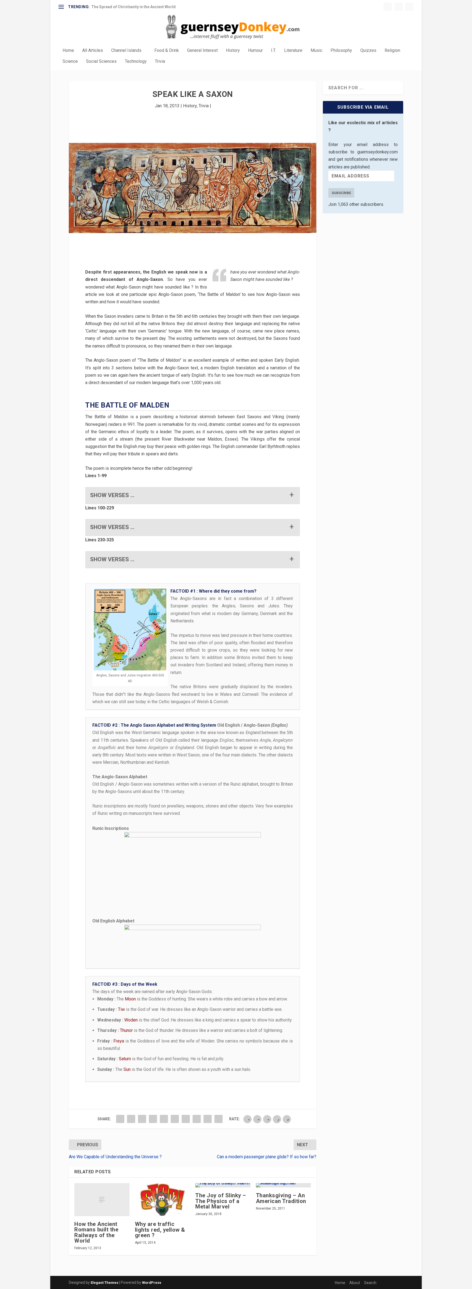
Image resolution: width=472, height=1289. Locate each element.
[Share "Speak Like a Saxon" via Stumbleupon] (196, 1118)
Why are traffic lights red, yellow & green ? (160, 1229)
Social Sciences (101, 61)
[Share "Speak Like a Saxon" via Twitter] (131, 1118)
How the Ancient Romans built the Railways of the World (96, 1232)
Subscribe (341, 193)
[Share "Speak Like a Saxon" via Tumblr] (153, 1118)
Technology (136, 61)
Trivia (160, 61)
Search (370, 1283)
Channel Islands (126, 50)
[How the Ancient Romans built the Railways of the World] (101, 1199)
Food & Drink (166, 50)
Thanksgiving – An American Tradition (281, 1198)
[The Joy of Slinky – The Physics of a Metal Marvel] (222, 1185)
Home (68, 50)
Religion (392, 50)
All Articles (92, 50)
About (354, 1283)
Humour (255, 50)
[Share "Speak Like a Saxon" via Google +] (142, 1118)
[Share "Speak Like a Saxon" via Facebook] (120, 1118)
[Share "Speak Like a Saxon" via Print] (218, 1118)
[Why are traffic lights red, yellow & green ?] (162, 1199)
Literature (293, 50)
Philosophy (341, 50)
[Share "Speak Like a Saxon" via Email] (207, 1118)
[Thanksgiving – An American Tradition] (283, 1185)
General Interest (202, 50)
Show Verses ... (112, 495)
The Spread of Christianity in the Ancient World (133, 7)
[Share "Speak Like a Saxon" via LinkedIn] (174, 1118)
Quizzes (368, 50)
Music (316, 50)
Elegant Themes (104, 1283)
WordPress (151, 1283)
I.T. (273, 50)
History (233, 50)
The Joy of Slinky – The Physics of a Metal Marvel (220, 1201)
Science (70, 61)
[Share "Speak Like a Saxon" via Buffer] (185, 1118)
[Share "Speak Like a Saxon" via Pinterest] (163, 1118)
